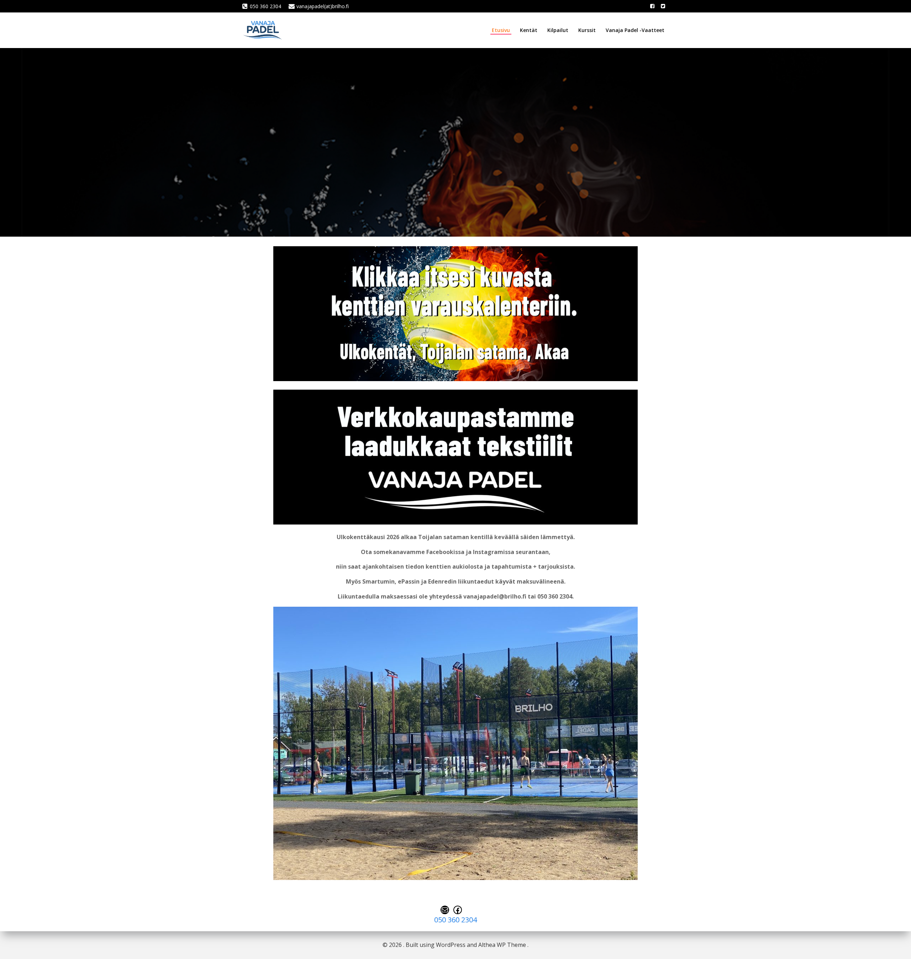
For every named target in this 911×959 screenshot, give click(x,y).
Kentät (528, 30)
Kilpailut (557, 30)
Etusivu (501, 30)
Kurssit (587, 30)
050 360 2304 (455, 919)
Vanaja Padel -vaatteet (635, 30)
